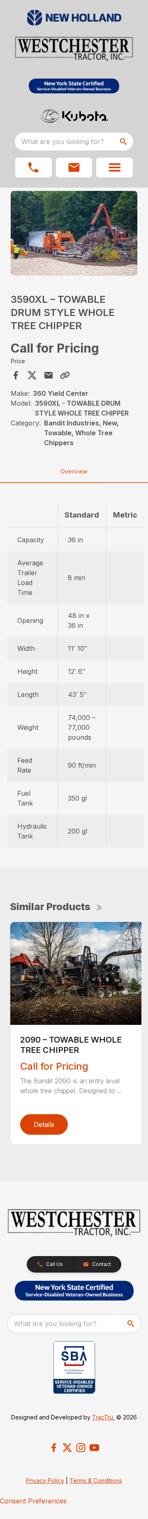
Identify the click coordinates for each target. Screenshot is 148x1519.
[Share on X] (32, 375)
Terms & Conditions (95, 1480)
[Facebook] (54, 1447)
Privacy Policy (45, 1480)
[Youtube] (94, 1447)
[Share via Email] (48, 375)
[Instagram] (81, 1447)
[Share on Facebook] (16, 375)
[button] (33, 167)
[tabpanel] (74, 234)
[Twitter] (67, 1447)
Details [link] (44, 1124)
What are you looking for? (62, 141)
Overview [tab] (74, 471)
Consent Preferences (33, 1501)
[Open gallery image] (74, 233)
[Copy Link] (65, 375)
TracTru (102, 1417)
